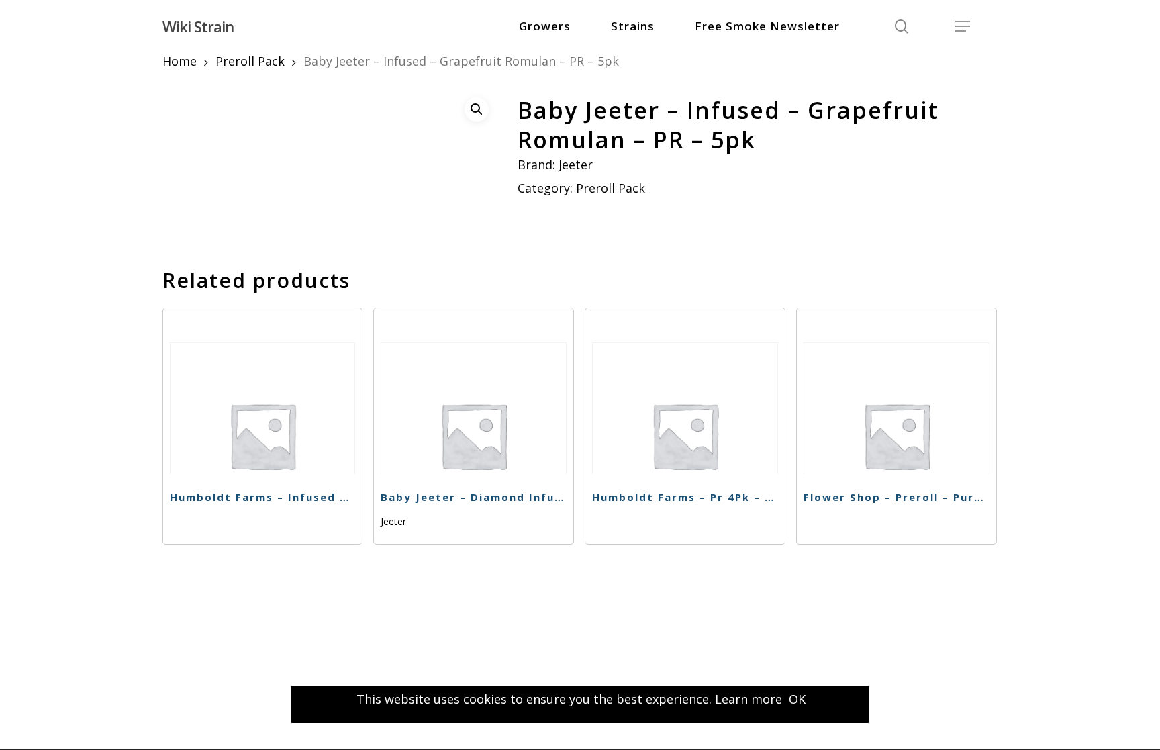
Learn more (748, 699)
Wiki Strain (198, 26)
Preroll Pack (250, 61)
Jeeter (576, 164)
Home (179, 61)
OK (797, 699)
